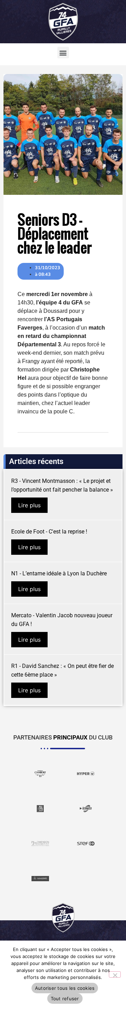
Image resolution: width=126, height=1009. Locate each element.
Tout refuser (65, 998)
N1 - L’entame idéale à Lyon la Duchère (59, 573)
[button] (63, 52)
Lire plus (29, 505)
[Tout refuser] (115, 974)
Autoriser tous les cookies (65, 988)
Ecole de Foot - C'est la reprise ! (49, 531)
